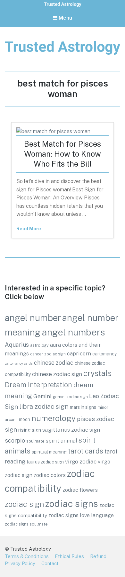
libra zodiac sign (44, 406)
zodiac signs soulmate (26, 524)
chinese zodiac (53, 362)
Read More (28, 228)
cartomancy (104, 353)
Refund (98, 556)
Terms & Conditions (27, 556)
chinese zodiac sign (57, 374)
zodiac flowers (80, 490)
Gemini (42, 396)
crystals (97, 373)
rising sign (29, 430)
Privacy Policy (20, 563)
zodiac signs (71, 503)
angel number (33, 318)
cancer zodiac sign (48, 354)
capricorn (79, 353)
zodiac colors (50, 475)
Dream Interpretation (38, 384)
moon (24, 419)
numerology (53, 418)
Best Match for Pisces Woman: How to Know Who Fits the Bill (62, 153)
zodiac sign (24, 504)
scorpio (15, 440)
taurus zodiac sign (45, 461)
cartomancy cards (19, 363)
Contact (50, 563)
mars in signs (83, 407)
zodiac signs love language (81, 515)
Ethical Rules (69, 556)
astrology (39, 345)
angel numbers (73, 332)
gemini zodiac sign (70, 396)
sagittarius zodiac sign (71, 429)
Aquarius (17, 344)
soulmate (35, 441)
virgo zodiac (80, 461)
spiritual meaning (49, 451)
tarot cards (85, 451)
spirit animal (61, 440)
